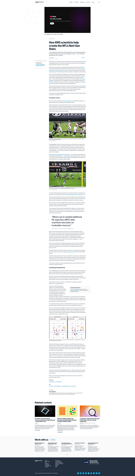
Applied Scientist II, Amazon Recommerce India (39, 443)
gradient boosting (70, 251)
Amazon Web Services (58, 462)
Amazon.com (36, 473)
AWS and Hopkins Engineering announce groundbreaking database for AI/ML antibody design (67, 420)
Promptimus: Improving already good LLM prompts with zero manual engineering (89, 420)
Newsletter (57, 464)
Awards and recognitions (59, 463)
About (46, 460)
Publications (47, 463)
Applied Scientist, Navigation (80, 443)
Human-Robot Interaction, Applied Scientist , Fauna (52, 443)
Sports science (73, 386)
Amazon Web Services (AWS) (66, 386)
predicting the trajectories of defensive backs (60, 154)
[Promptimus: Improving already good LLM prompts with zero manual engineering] (90, 411)
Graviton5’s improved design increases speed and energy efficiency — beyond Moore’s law (45, 420)
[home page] (39, 2)
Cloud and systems (58, 381)
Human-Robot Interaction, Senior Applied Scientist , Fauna (66, 443)
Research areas (47, 461)
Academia (46, 466)
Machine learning (52, 38)
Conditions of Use (41, 473)
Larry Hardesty (52, 391)
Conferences (47, 464)
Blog (45, 462)
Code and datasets (48, 465)
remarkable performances (75, 290)
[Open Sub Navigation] (90, 2)
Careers (93, 2)
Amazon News (57, 460)
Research (71, 2)
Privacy (44, 473)
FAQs (56, 466)
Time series (51, 386)
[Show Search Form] (99, 2)
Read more (42, 451)
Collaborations (82, 2)
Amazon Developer (58, 461)
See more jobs (53, 439)
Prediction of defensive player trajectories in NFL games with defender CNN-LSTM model (40, 65)
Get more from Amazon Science (94, 461)
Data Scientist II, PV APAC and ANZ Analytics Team (93, 443)
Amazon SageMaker (57, 386)
